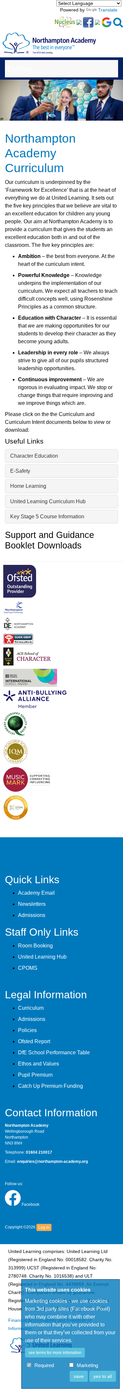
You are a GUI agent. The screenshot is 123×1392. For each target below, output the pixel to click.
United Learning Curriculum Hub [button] (48, 501)
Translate (107, 9)
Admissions (31, 915)
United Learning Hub (42, 957)
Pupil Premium (35, 1075)
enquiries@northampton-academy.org (52, 1161)
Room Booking (35, 945)
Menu (20, 68)
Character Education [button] (34, 456)
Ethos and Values (38, 1063)
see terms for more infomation (55, 1352)
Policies (27, 1030)
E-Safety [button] (20, 471)
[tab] (61, 455)
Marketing (87, 1365)
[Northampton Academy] (49, 38)
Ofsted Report (34, 1041)
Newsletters (32, 904)
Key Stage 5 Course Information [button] (47, 516)
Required (44, 1365)
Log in (44, 1227)
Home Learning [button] (28, 486)
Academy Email (36, 893)
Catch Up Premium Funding (50, 1086)
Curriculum (31, 1008)
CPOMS (27, 968)
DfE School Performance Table (54, 1052)
